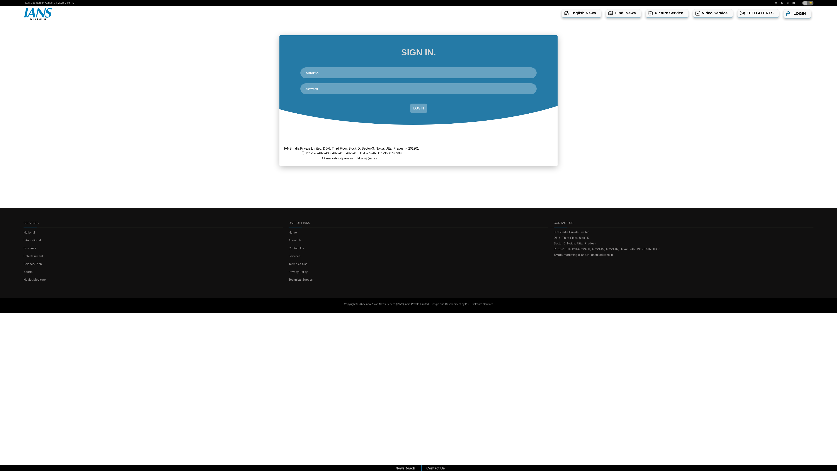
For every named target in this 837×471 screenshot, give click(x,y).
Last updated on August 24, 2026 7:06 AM (50, 2)
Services (294, 256)
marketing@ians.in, (339, 158)
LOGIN (418, 108)
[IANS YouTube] (792, 3)
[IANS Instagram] (786, 3)
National (29, 232)
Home (293, 232)
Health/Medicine (35, 279)
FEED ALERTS (760, 13)
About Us (295, 240)
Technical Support (301, 279)
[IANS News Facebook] (780, 3)
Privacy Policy (298, 271)
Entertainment (33, 256)
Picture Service (669, 13)
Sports (28, 271)
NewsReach (405, 468)
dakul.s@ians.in (367, 158)
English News (583, 13)
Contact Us (296, 248)
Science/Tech (33, 264)
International (32, 240)
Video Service (715, 13)
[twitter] (774, 3)
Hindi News (625, 13)
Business (30, 248)
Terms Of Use (298, 264)
